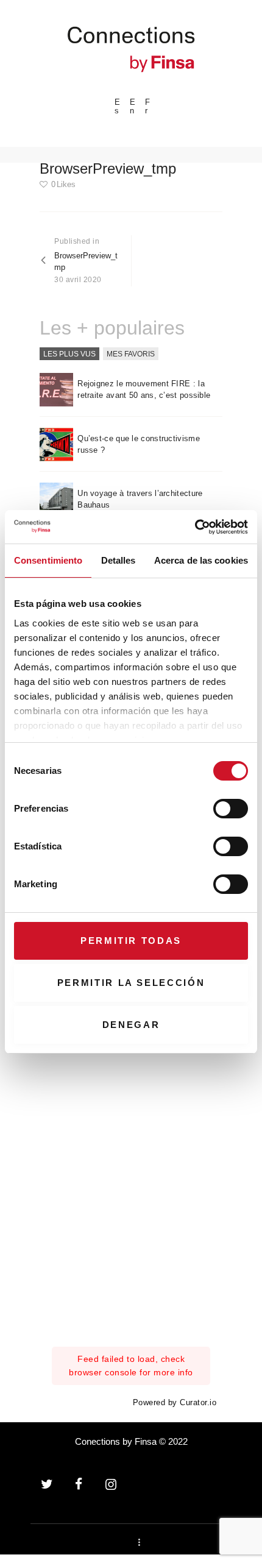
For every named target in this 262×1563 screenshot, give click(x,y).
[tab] (69, 354)
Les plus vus (69, 353)
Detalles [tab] (118, 560)
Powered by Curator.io (175, 1402)
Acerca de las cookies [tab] (201, 560)
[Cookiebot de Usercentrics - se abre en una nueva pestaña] (194, 527)
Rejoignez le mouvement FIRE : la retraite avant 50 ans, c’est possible (143, 389)
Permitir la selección (131, 982)
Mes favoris (131, 353)
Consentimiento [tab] (48, 560)
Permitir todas (131, 940)
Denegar (131, 1024)
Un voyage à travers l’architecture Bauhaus (139, 499)
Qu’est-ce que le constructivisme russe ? (138, 444)
